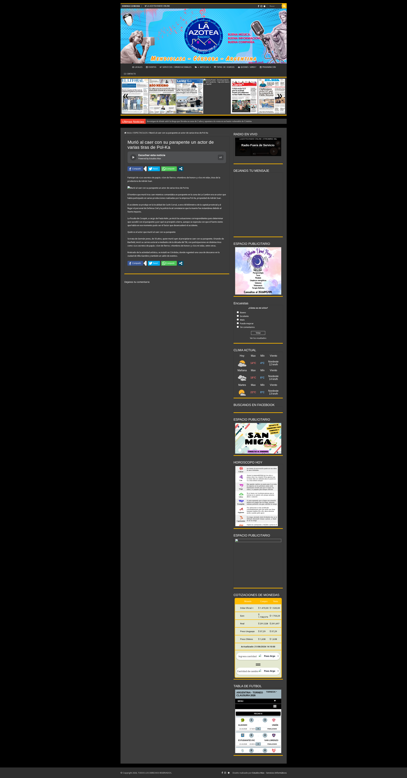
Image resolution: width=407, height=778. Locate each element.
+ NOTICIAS (203, 67)
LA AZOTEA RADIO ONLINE (158, 6)
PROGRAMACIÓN (269, 67)
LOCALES (138, 67)
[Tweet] (154, 168)
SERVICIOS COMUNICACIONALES (176, 67)
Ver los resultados (258, 338)
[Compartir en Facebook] (135, 168)
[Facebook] (258, 6)
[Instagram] (261, 6)
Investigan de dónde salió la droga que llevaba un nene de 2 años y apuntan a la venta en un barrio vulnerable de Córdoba (199, 121)
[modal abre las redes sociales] (180, 168)
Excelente (244, 316)
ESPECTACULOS (141, 133)
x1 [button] (220, 157)
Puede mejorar (247, 323)
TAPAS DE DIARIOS (226, 67)
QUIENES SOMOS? (248, 67)
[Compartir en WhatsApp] (169, 168)
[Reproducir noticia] (133, 157)
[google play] (264, 6)
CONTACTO (131, 74)
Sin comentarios (247, 327)
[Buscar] (284, 6)
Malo (242, 320)
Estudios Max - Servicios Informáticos (269, 773)
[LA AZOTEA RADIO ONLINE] (204, 36)
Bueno (243, 312)
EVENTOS (152, 67)
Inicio (129, 133)
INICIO (126, 67)
